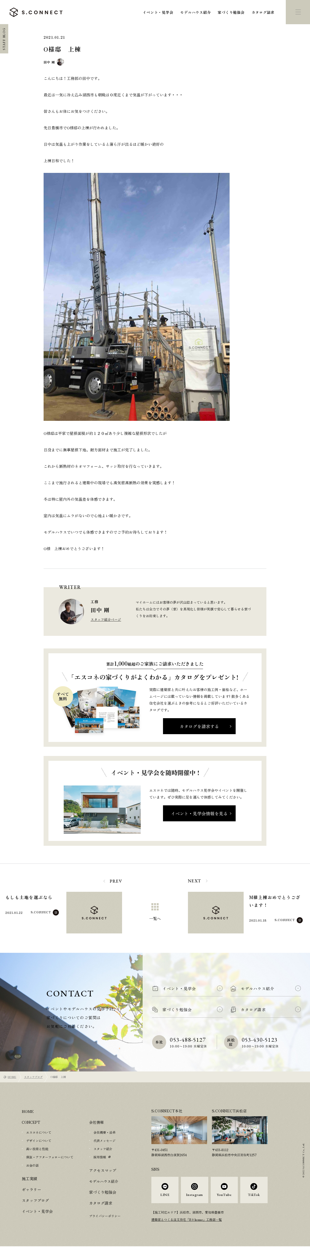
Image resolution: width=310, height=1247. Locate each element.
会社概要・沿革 (104, 1132)
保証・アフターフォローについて (49, 1157)
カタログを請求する (199, 726)
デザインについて (38, 1140)
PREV (116, 881)
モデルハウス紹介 (195, 12)
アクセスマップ (102, 1170)
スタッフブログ (33, 1077)
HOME (12, 1077)
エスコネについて (38, 1132)
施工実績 (29, 1178)
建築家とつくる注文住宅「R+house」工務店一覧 (186, 1219)
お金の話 (32, 1165)
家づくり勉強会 (231, 12)
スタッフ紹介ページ (106, 619)
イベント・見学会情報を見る (199, 813)
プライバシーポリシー (105, 1216)
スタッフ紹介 (102, 1149)
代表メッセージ (104, 1140)
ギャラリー (31, 1189)
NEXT (194, 881)
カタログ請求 (263, 12)
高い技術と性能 (37, 1149)
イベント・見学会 (158, 12)
